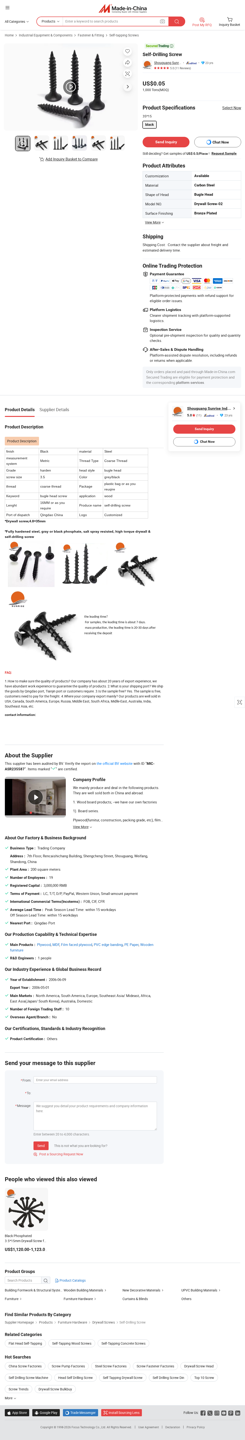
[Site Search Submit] (176, 21)
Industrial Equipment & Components (45, 35)
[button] (7, 7)
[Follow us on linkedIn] (237, 1412)
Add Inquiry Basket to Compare (71, 159)
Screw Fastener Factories (155, 1366)
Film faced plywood (76, 944)
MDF (55, 944)
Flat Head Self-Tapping (25, 1343)
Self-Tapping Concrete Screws (123, 1343)
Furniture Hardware (78, 1298)
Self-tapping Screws (124, 35)
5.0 (194, 415)
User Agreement (148, 1427)
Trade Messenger (80, 1412)
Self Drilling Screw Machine (28, 1377)
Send (41, 1145)
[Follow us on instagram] (216, 1412)
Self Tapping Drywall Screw (123, 1377)
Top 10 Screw (204, 1377)
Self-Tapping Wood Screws (71, 1343)
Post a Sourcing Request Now (58, 1154)
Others (186, 1298)
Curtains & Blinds (135, 1298)
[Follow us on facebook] (203, 1412)
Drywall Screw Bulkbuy (55, 1389)
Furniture (11, 1298)
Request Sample (224, 153)
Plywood (44, 944)
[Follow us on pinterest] (230, 1412)
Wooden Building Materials (83, 1290)
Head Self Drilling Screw (75, 1377)
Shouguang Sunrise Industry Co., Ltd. (167, 62)
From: (26, 1080)
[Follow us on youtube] (223, 1412)
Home (9, 35)
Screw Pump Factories (68, 1366)
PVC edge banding (108, 944)
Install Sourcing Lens (124, 1412)
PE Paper (131, 944)
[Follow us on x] (209, 1412)
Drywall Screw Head (199, 1366)
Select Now (231, 107)
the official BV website (115, 763)
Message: (24, 1105)
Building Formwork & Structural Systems (35, 1290)
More (9, 1398)
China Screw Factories (25, 1366)
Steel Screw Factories (111, 1366)
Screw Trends (18, 1389)
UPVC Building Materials (199, 1290)
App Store (17, 1412)
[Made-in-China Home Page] (123, 8)
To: (29, 1093)
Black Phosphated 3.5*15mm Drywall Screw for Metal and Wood (26, 1240)
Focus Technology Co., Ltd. (89, 1427)
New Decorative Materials (141, 1290)
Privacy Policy (196, 1427)
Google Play (46, 1412)
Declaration (172, 1427)
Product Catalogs (72, 1280)
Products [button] (48, 21)
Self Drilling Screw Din (168, 1377)
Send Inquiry (166, 142)
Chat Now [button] (220, 142)
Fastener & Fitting (91, 35)
